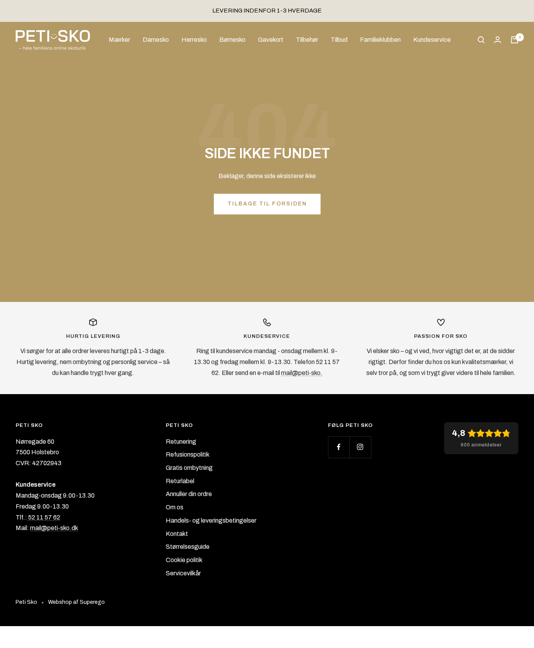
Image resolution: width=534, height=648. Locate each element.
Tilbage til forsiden (267, 204)
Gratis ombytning (189, 467)
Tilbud (339, 39)
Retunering (181, 441)
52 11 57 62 (43, 517)
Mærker (119, 39)
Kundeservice (432, 39)
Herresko (194, 39)
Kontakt (177, 533)
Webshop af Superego (76, 602)
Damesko (156, 39)
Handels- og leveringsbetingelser (211, 520)
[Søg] (481, 39)
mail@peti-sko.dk (54, 528)
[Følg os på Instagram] (360, 447)
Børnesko (232, 39)
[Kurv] (514, 39)
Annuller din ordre (189, 494)
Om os (174, 507)
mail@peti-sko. (302, 373)
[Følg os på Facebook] (338, 447)
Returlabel (180, 481)
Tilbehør (307, 39)
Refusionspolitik (188, 454)
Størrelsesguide (188, 546)
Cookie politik (184, 560)
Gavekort (270, 39)
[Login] (497, 39)
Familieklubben (380, 39)
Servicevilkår (183, 573)
